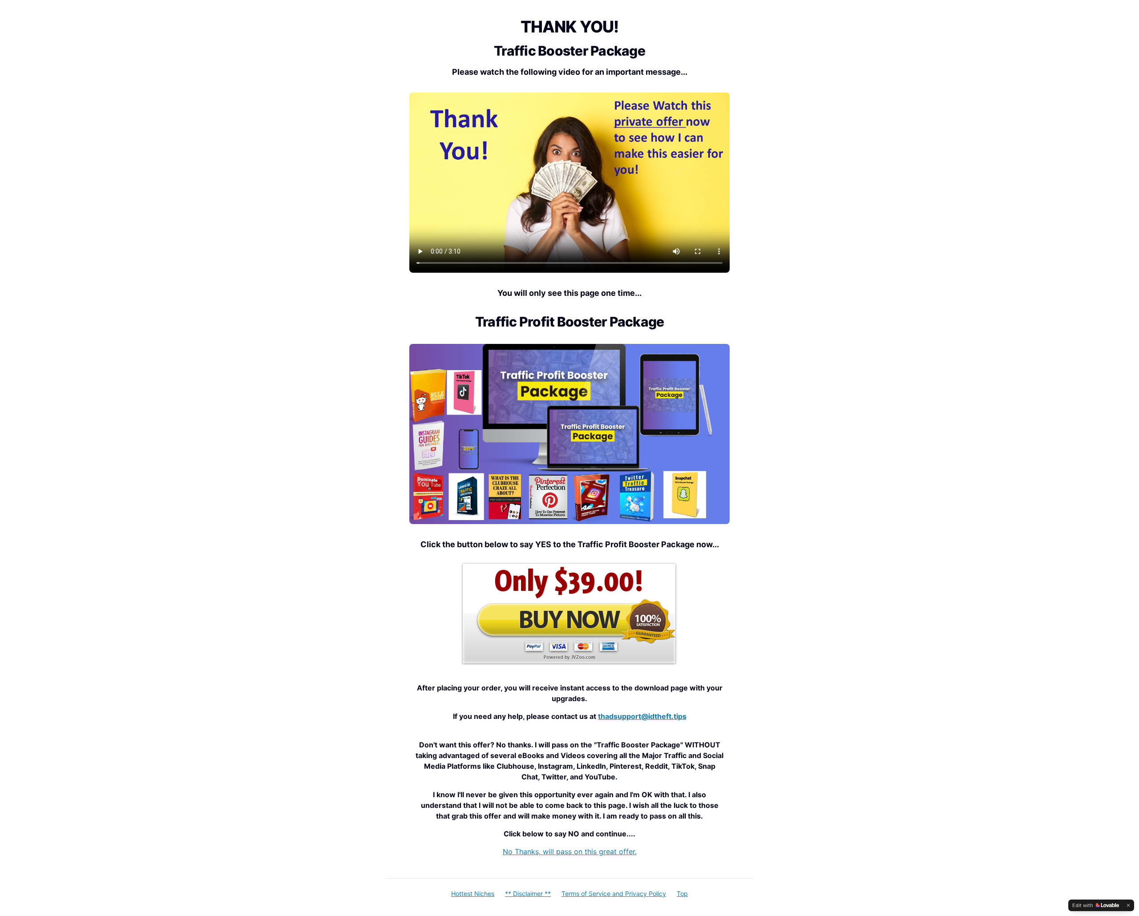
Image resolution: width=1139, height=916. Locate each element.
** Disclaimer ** (528, 893)
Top (682, 893)
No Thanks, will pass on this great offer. (570, 851)
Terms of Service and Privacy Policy (613, 893)
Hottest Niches (472, 893)
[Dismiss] (1128, 905)
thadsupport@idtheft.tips (642, 716)
